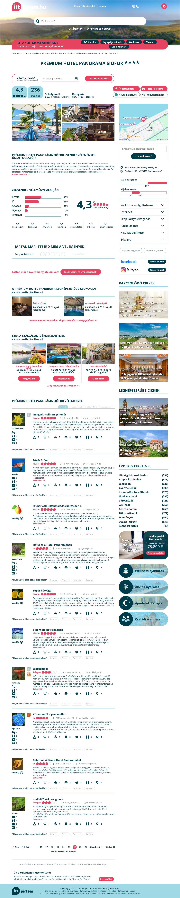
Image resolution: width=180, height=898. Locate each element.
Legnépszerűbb (126, 410)
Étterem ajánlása (70, 891)
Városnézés (126, 500)
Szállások (144, 297)
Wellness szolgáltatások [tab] (137, 205)
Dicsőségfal (88, 6)
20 (63, 847)
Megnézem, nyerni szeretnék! (80, 271)
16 (41, 847)
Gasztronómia (128, 509)
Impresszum (134, 893)
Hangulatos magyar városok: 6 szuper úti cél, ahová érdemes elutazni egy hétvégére (141, 418)
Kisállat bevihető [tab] (132, 233)
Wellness (134, 42)
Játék (77, 6)
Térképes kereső (100, 28)
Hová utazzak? (157, 336)
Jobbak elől (91, 407)
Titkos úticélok (156, 444)
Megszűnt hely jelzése (131, 250)
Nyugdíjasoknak (112, 42)
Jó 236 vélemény (100, 204)
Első (17, 847)
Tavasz (150, 42)
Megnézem (29, 378)
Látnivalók (123, 891)
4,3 (84, 204)
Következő (95, 847)
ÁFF (41, 893)
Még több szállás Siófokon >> (63, 385)
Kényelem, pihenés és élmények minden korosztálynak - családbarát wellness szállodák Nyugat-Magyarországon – (142, 309)
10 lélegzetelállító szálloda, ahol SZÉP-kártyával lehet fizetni (142, 376)
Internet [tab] (126, 212)
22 (75, 847)
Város (132, 891)
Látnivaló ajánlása (88, 891)
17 (46, 847)
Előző (27, 847)
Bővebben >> (39, 480)
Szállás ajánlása (52, 891)
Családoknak (119, 46)
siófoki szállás (57, 96)
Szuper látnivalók (127, 408)
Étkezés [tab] (126, 239)
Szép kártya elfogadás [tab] (135, 219)
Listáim (101, 6)
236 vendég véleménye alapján (35, 190)
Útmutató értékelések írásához (90, 893)
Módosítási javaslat (155, 250)
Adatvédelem (52, 893)
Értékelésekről (67, 893)
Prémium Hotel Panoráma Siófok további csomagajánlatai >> (63, 320)
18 (52, 847)
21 (69, 847)
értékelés (35, 91)
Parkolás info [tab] (130, 226)
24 (86, 847)
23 (80, 847)
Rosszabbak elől (105, 407)
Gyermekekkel (156, 297)
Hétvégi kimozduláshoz (150, 406)
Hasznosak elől (77, 407)
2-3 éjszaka (90, 42)
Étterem (103, 891)
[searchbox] (90, 21)
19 (58, 847)
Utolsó (108, 847)
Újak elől (63, 407)
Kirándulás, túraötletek (134, 492)
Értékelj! (77, 28)
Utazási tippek (135, 338)
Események (126, 517)
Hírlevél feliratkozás (116, 893)
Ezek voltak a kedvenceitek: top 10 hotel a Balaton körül (142, 345)
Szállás (112, 891)
